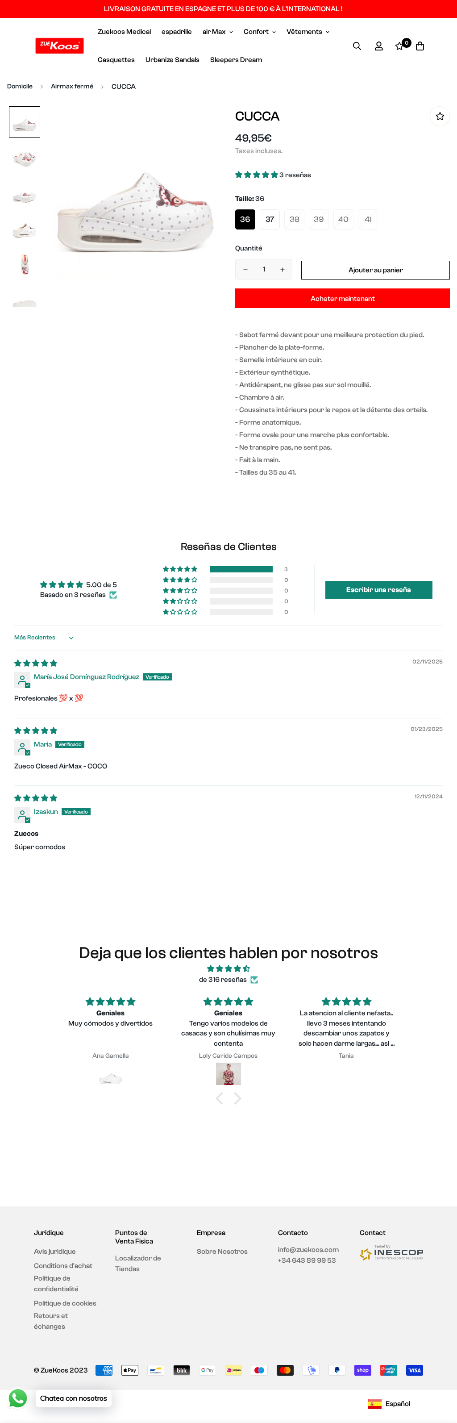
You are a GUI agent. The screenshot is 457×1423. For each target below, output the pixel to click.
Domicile (20, 86)
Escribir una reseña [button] (378, 590)
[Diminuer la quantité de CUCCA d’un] (245, 269)
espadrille (177, 32)
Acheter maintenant (343, 299)
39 (319, 219)
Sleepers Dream (236, 60)
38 (294, 219)
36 (245, 219)
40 (343, 219)
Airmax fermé (72, 86)
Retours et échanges (51, 1321)
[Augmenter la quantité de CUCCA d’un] (282, 269)
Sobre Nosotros (222, 1252)
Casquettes (116, 60)
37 (270, 219)
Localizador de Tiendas (138, 1263)
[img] (35, 663)
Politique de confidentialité (56, 1283)
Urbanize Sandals (172, 60)
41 (368, 219)
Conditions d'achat (63, 1266)
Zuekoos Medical (124, 32)
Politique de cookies (65, 1303)
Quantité (248, 248)
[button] (257, 175)
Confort (256, 32)
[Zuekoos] (59, 45)
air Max (214, 32)
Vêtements (304, 32)
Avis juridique (55, 1252)
